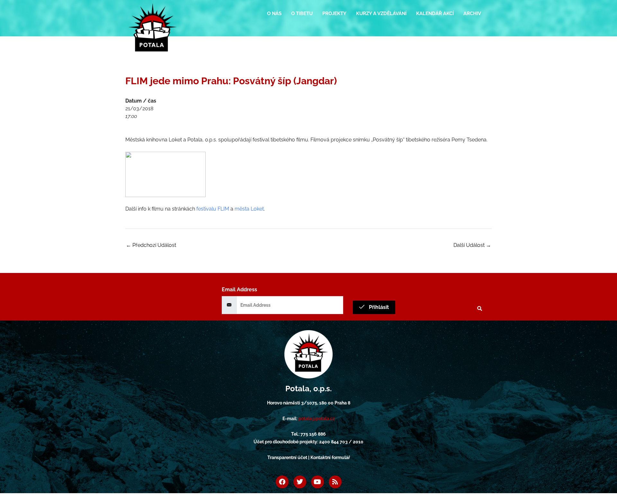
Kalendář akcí (435, 13)
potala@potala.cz (316, 418)
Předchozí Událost (151, 245)
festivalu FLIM (212, 209)
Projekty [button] (334, 13)
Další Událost (472, 245)
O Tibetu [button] (302, 13)
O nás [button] (274, 13)
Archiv (472, 13)
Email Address (239, 289)
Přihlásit (378, 307)
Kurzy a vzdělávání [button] (381, 13)
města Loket (249, 209)
